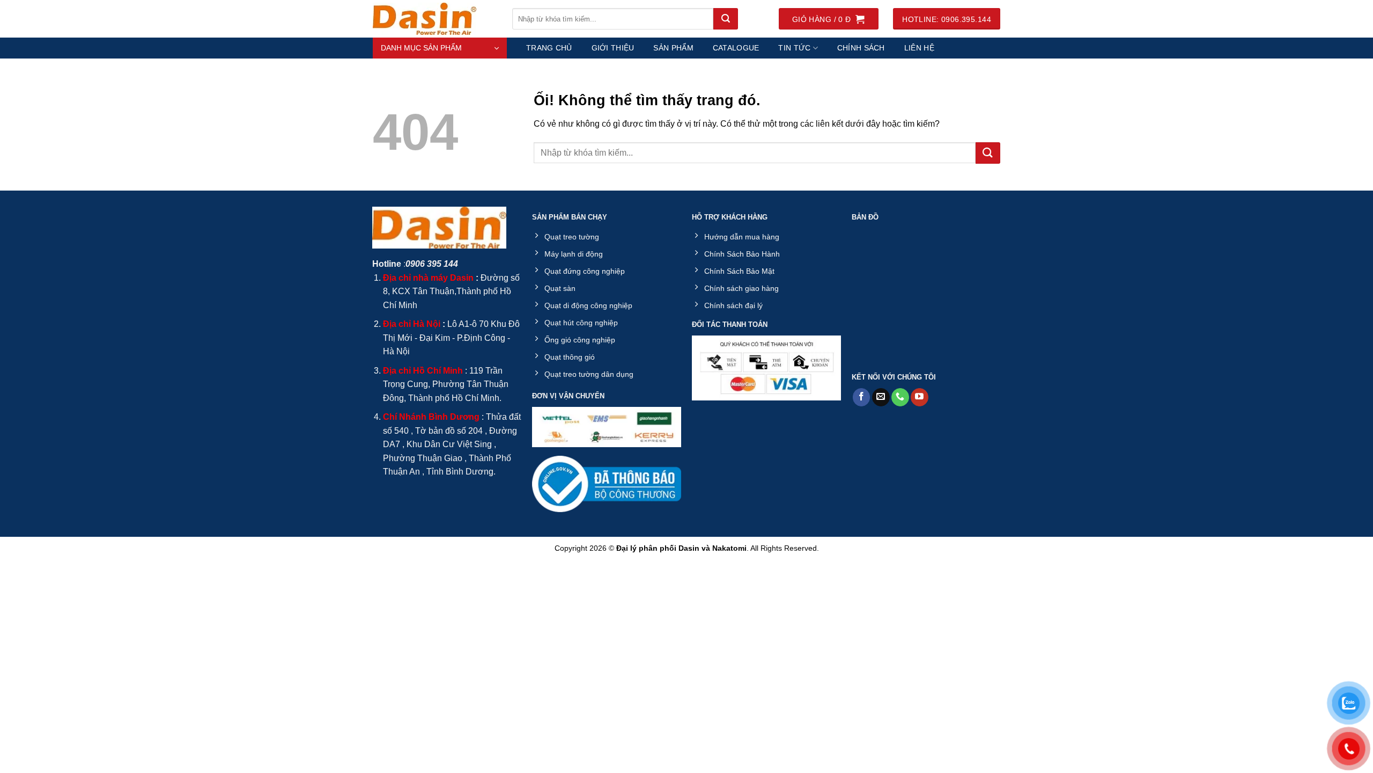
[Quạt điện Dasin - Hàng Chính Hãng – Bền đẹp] (434, 19)
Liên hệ (919, 47)
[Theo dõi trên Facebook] (861, 397)
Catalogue (736, 47)
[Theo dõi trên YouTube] (919, 397)
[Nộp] (725, 19)
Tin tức (794, 47)
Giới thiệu (613, 47)
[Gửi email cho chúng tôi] (881, 397)
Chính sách (861, 47)
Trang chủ (549, 47)
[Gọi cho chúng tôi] (900, 397)
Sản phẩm (673, 47)
